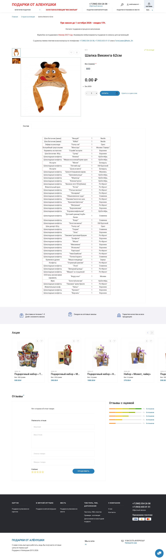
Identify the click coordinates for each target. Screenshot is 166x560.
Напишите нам (131, 543)
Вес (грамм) (90, 64)
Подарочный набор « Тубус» (28, 374)
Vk (86, 544)
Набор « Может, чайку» (137, 374)
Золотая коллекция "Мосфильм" (61, 10)
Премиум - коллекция (92, 515)
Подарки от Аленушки (34, 4)
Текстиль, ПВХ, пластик (93, 512)
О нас (110, 509)
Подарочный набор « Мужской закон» (65, 374)
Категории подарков (22, 10)
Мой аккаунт (134, 4)
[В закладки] (71, 52)
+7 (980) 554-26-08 (87, 41)
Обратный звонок (96, 6)
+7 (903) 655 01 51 (141, 507)
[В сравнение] (76, 52)
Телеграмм (119, 41)
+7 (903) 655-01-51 (102, 41)
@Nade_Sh (128, 41)
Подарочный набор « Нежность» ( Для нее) (101, 374)
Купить (105, 93)
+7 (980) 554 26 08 (98, 4)
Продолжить (83, 471)
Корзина (149, 6)
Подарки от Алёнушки (28, 540)
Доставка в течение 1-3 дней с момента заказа (35, 315)
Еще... (148, 10)
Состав (26, 126)
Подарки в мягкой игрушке (97, 10)
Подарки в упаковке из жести (128, 10)
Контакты (112, 512)
